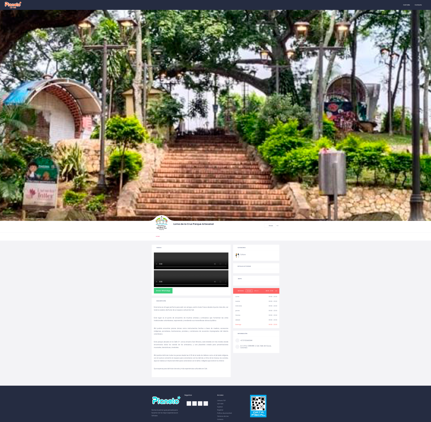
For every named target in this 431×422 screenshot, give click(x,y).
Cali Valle (406, 5)
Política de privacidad (224, 413)
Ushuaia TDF (221, 400)
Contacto (418, 5)
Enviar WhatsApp (163, 291)
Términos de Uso (223, 416)
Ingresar (220, 407)
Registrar (220, 410)
